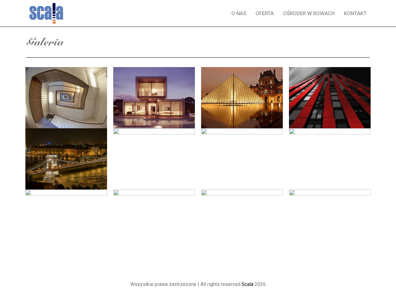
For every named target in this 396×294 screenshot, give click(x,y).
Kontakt (355, 13)
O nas (238, 13)
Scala (247, 284)
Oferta (265, 13)
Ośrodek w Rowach (309, 13)
